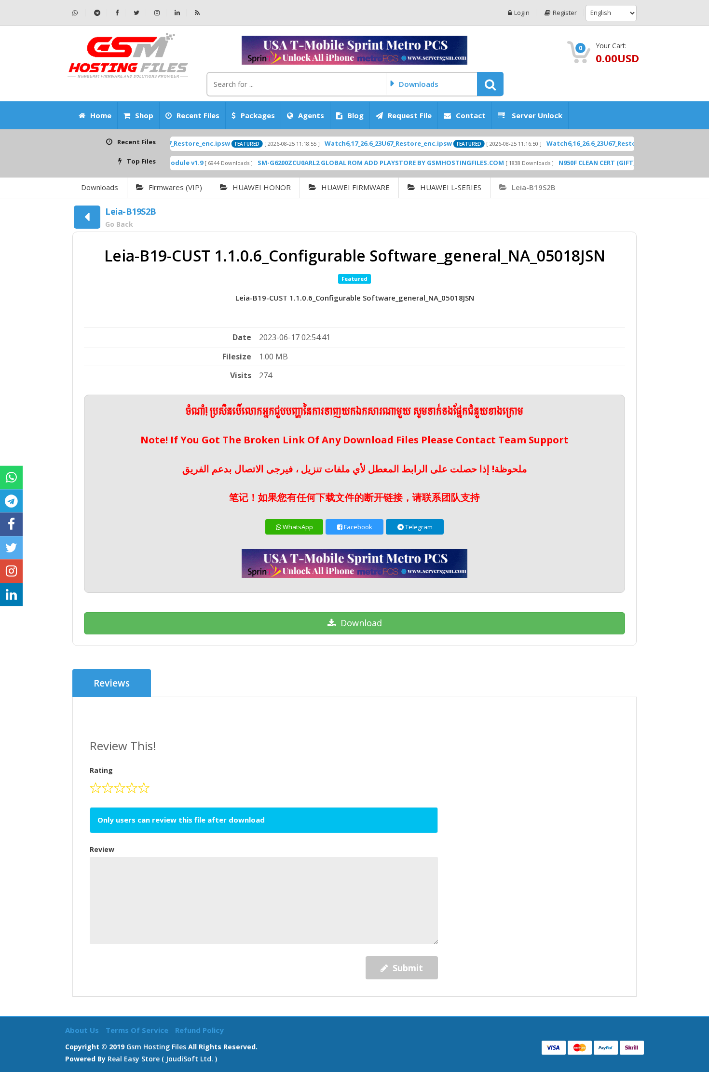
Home (100, 115)
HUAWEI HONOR (261, 187)
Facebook (357, 526)
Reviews (112, 683)
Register (565, 12)
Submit (408, 968)
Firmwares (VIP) (175, 187)
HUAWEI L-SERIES (450, 187)
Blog (355, 115)
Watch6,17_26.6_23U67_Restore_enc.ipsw (358, 143)
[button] (490, 84)
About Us (83, 1030)
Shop (144, 115)
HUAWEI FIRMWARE (355, 187)
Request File (410, 115)
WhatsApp (297, 526)
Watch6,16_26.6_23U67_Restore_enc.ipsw (580, 143)
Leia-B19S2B (534, 187)
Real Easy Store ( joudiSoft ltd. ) (162, 1058)
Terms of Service (138, 1030)
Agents (311, 115)
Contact (471, 115)
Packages (258, 115)
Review (102, 849)
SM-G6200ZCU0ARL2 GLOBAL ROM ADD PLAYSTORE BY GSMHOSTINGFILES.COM (351, 162)
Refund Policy (199, 1030)
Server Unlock (536, 115)
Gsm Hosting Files (156, 1046)
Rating (101, 770)
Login (522, 12)
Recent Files (198, 115)
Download (361, 623)
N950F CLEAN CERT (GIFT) (567, 162)
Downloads (99, 187)
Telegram (418, 526)
